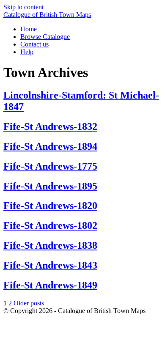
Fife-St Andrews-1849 (50, 285)
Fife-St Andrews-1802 (50, 225)
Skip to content (23, 7)
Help (26, 51)
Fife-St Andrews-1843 (50, 265)
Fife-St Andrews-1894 (50, 146)
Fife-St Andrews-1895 (50, 186)
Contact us (34, 44)
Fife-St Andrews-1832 (50, 126)
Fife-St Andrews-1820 (50, 205)
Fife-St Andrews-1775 (50, 166)
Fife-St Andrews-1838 (50, 245)
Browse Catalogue (45, 36)
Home (28, 29)
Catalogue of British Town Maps (47, 14)
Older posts (29, 303)
